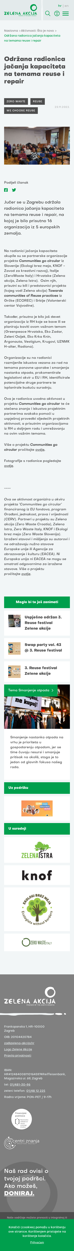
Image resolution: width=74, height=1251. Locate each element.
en (67, 6)
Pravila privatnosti (17, 1056)
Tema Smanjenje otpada (28, 690)
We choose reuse (21, 111)
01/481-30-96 (20, 1084)
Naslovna (11, 31)
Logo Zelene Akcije (18, 1049)
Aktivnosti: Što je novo (37, 31)
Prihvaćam (37, 1242)
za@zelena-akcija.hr (19, 1043)
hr (60, 6)
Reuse (37, 101)
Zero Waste (16, 101)
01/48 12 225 (35, 1091)
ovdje (39, 450)
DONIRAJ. (19, 1194)
